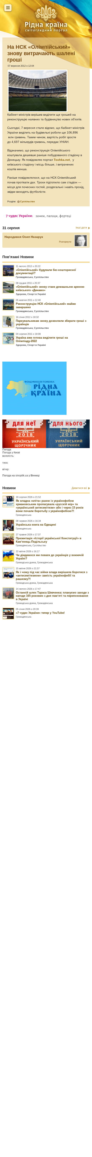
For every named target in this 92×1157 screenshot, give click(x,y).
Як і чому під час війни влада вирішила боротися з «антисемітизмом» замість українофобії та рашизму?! (51, 576)
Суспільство (27, 201)
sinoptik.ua (21, 475)
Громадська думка (26, 562)
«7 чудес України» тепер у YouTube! (40, 612)
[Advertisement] (46, 869)
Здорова (21, 294)
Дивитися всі (79, 488)
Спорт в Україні (36, 294)
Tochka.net (62, 159)
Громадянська (24, 277)
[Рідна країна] (46, 18)
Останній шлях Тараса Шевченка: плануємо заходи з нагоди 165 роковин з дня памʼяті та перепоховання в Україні (52, 596)
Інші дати (81, 227)
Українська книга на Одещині (36, 524)
